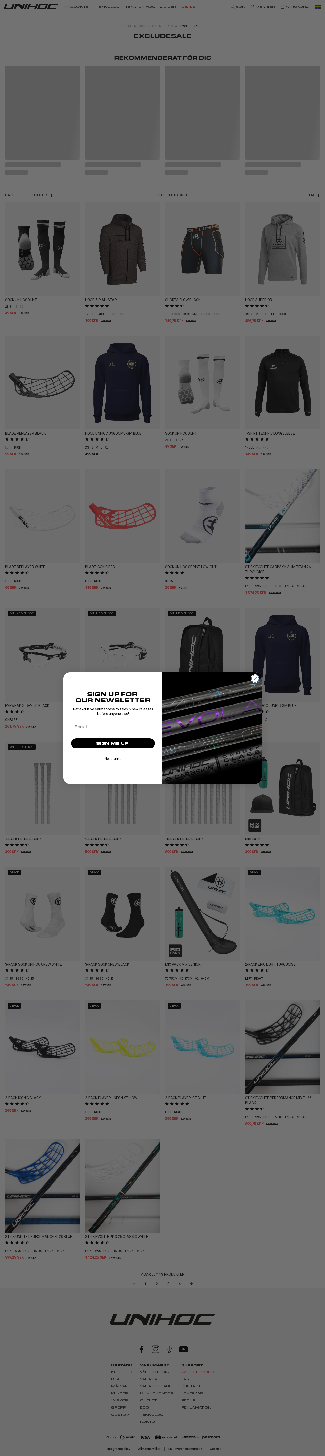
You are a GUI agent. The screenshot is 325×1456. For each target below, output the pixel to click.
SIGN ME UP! (113, 743)
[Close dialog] (255, 678)
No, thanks (113, 759)
